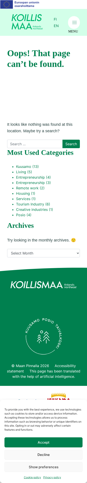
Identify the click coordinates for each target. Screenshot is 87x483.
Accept (44, 442)
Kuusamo (23, 166)
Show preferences (43, 467)
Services (23, 199)
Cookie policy (32, 477)
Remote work (27, 188)
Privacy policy (52, 477)
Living (21, 172)
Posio (20, 215)
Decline (43, 455)
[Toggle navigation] (74, 22)
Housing (23, 193)
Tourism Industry (30, 204)
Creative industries (32, 209)
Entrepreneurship (30, 177)
